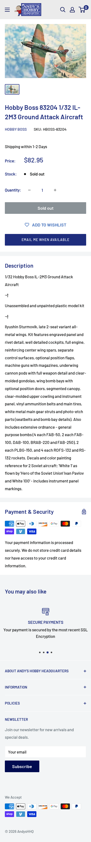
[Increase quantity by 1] (55, 190)
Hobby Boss (16, 129)
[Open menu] (7, 10)
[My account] (72, 9)
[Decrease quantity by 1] (29, 190)
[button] (45, 240)
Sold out (46, 208)
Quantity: (13, 189)
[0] (82, 10)
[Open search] (63, 9)
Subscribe (22, 766)
